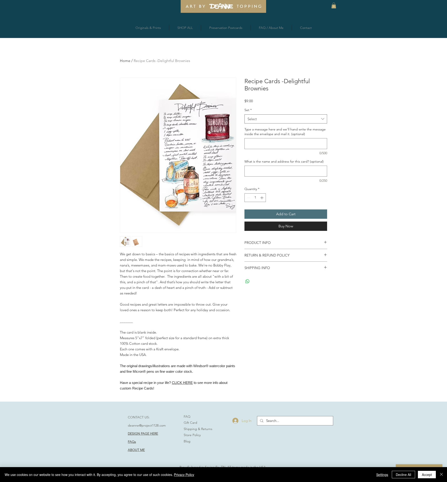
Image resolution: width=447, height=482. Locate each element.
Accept (427, 474)
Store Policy (192, 435)
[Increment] (262, 198)
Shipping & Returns (198, 429)
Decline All (403, 474)
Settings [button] (382, 474)
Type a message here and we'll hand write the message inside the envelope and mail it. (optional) (285, 131)
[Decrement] (248, 198)
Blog (187, 441)
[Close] (441, 474)
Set (248, 110)
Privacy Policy (184, 474)
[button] (333, 5)
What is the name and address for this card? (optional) (284, 161)
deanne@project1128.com (147, 425)
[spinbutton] (255, 198)
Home (125, 60)
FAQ (187, 416)
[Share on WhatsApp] (247, 281)
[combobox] (285, 118)
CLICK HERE (182, 383)
